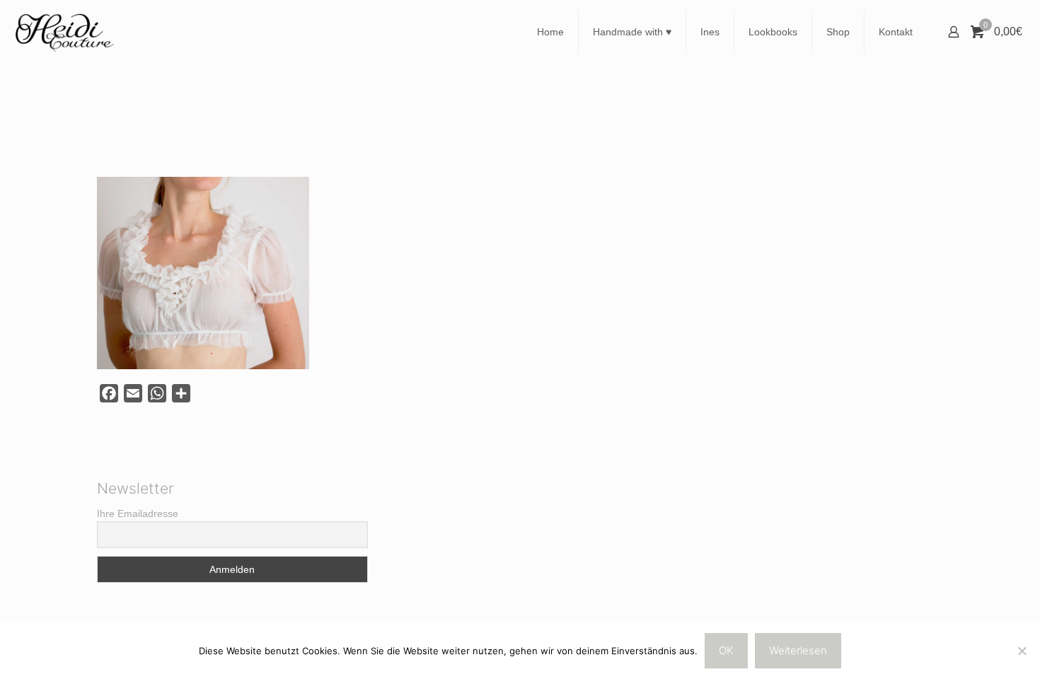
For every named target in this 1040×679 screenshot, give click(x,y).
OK (726, 650)
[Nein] (1022, 651)
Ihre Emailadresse (137, 513)
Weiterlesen (798, 650)
